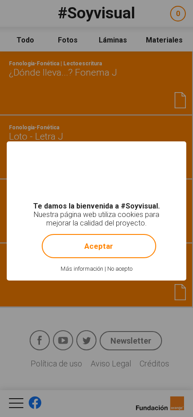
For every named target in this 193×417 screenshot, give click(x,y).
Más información (82, 268)
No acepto (119, 268)
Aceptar (98, 246)
